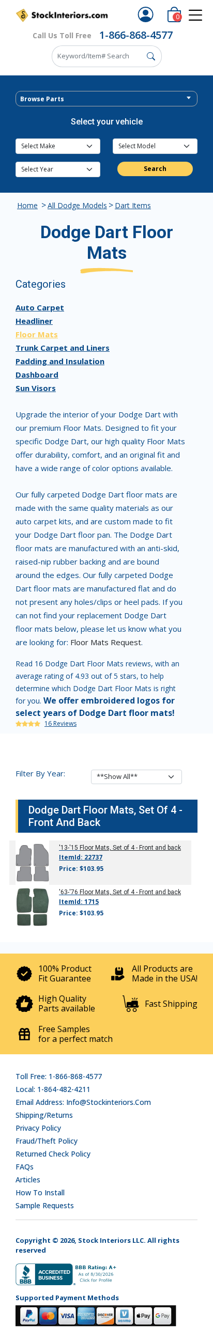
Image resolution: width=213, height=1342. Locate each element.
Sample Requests (45, 1205)
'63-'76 (68, 892)
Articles (28, 1179)
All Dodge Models (77, 205)
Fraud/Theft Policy (47, 1141)
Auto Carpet (40, 307)
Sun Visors (36, 388)
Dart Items (133, 205)
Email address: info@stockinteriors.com (83, 1102)
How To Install (40, 1192)
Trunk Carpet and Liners (63, 347)
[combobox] (106, 98)
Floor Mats (37, 334)
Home (27, 205)
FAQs (25, 1167)
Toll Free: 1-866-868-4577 (59, 1076)
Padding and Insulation (60, 361)
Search (155, 168)
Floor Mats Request (105, 642)
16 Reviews (60, 723)
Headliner (34, 321)
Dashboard (37, 374)
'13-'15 (68, 847)
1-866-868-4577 (136, 35)
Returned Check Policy (53, 1154)
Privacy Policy (38, 1128)
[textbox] (106, 99)
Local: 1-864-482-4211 (53, 1089)
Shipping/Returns (44, 1115)
